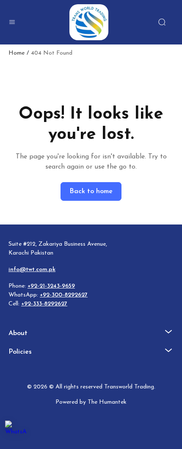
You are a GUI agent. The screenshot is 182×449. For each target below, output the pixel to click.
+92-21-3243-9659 (51, 286)
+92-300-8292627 (64, 295)
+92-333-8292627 (44, 304)
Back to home (91, 191)
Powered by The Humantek (91, 402)
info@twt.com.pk (31, 269)
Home (16, 53)
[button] (11, 22)
